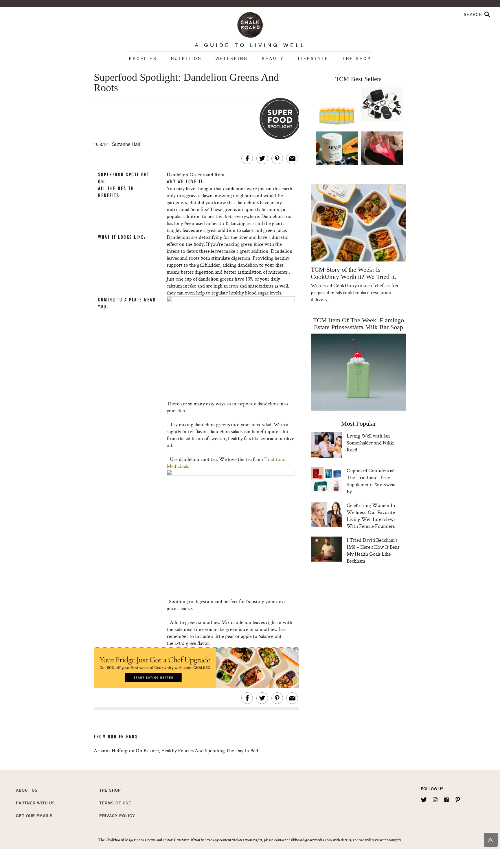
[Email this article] (292, 158)
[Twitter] (424, 799)
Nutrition (186, 58)
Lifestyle (313, 58)
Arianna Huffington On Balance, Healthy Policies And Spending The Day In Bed (176, 750)
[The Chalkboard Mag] (250, 23)
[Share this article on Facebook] (247, 158)
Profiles (143, 58)
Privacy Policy (117, 816)
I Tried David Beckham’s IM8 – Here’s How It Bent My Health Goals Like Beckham (373, 550)
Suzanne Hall (126, 144)
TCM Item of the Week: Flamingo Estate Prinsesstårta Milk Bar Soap (358, 323)
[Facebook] (446, 799)
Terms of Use (115, 803)
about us (27, 790)
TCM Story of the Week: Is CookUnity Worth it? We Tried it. (353, 273)
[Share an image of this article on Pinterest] (277, 158)
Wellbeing (232, 58)
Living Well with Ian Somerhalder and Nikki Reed (371, 442)
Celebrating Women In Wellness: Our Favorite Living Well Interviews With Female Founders (371, 515)
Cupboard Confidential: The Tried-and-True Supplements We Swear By (371, 481)
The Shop (357, 58)
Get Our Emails (34, 816)
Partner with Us (35, 803)
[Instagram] (435, 799)
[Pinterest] (458, 799)
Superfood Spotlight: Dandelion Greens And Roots (186, 83)
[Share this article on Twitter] (262, 158)
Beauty (273, 58)
